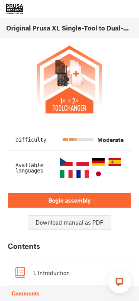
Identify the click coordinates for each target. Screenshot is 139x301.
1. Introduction (51, 272)
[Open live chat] (119, 281)
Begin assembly (69, 200)
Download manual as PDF (69, 222)
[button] (66, 162)
